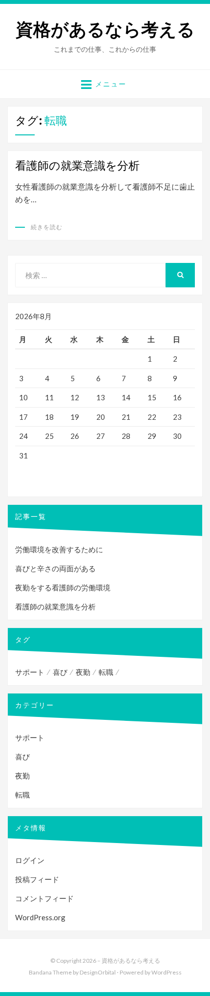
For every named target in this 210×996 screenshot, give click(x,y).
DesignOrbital (98, 972)
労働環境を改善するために (59, 549)
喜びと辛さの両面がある (55, 568)
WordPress (166, 972)
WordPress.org (40, 917)
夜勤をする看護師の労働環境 (62, 587)
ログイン (29, 860)
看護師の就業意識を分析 (77, 165)
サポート (29, 672)
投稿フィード (37, 879)
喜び (60, 672)
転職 (106, 672)
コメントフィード (44, 898)
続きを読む (47, 227)
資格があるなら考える (105, 30)
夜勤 (83, 672)
